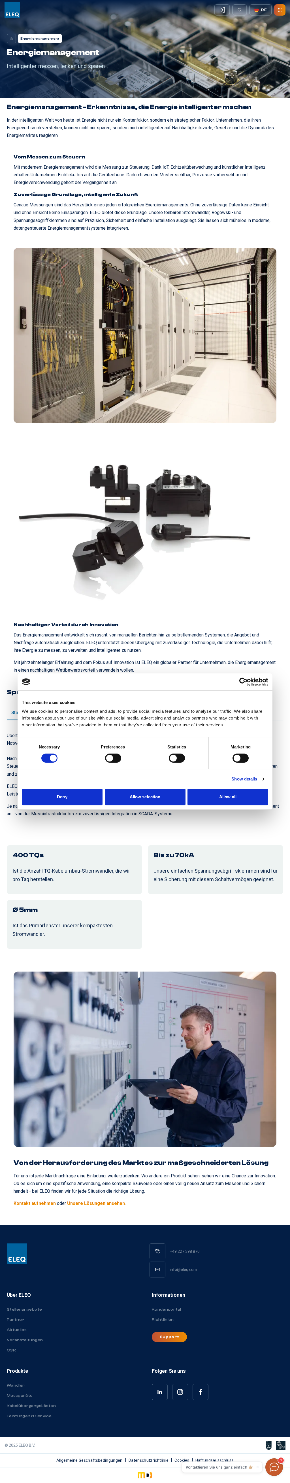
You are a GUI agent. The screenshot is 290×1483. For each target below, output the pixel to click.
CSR (11, 1350)
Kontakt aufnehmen (35, 1203)
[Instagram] (180, 1392)
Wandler (16, 1385)
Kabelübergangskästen (31, 1406)
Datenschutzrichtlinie (149, 1460)
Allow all (227, 796)
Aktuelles (17, 1330)
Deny (62, 796)
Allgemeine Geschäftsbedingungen (89, 1460)
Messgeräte (20, 1395)
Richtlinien (163, 1319)
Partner (15, 1319)
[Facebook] (200, 1392)
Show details (244, 779)
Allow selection (145, 796)
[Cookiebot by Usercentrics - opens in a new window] (243, 682)
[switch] (113, 758)
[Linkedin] (160, 1392)
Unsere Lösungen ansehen (96, 1203)
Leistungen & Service (29, 1416)
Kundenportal (166, 1309)
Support (169, 1337)
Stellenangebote (24, 1309)
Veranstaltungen (25, 1340)
